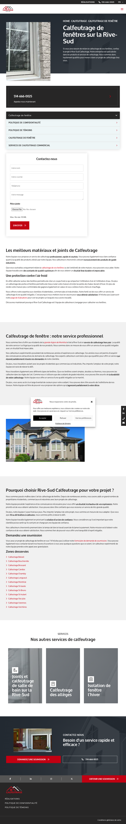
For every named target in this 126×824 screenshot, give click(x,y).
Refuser (63, 418)
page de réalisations (19, 298)
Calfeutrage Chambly (17, 574)
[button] (91, 402)
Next (121, 676)
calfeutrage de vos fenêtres (53, 268)
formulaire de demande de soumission (91, 541)
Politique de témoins (63, 423)
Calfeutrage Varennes (17, 603)
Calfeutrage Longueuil (17, 578)
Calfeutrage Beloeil (16, 557)
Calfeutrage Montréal (17, 582)
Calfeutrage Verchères (17, 607)
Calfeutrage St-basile (17, 586)
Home (66, 21)
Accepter (42, 418)
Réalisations (88, 2)
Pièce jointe (15, 204)
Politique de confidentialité (21, 803)
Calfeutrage (79, 21)
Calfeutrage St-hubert (17, 594)
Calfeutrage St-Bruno (17, 590)
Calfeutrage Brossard (17, 565)
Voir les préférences (83, 418)
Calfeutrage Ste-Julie (16, 599)
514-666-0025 (108, 2)
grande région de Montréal (55, 342)
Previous (4, 676)
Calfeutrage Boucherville (18, 561)
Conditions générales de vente (109, 820)
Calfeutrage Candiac (16, 569)
